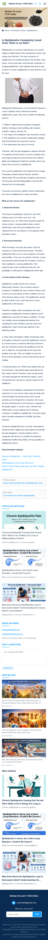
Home (7, 30)
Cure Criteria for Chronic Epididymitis (19, 495)
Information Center (18, 30)
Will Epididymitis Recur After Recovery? (18, 463)
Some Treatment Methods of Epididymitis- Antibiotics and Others (24, 483)
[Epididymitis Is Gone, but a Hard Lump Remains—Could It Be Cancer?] (24, 824)
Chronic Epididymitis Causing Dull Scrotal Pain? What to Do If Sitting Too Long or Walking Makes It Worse (22, 802)
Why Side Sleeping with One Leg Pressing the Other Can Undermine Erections (22, 761)
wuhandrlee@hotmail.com (12, 634)
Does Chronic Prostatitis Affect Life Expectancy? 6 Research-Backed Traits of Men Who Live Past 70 (21, 702)
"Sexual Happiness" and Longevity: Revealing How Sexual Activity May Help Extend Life (21, 731)
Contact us (35, 4)
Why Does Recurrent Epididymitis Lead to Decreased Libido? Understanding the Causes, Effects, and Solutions (22, 878)
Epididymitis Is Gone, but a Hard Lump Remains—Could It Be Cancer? (21, 840)
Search (40, 4)
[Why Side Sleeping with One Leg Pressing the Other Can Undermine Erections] (24, 748)
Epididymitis (32, 30)
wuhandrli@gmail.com (11, 630)
